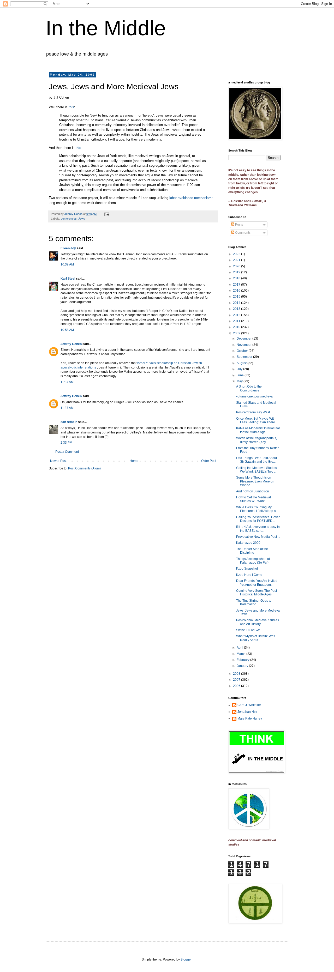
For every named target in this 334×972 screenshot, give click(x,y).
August (242, 363)
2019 (237, 272)
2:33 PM (66, 442)
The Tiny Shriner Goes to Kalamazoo (253, 602)
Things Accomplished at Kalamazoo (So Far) (253, 560)
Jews (81, 218)
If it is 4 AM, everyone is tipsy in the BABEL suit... (258, 528)
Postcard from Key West (253, 412)
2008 (237, 673)
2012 (237, 315)
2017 (237, 284)
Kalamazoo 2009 (248, 543)
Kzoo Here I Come (249, 575)
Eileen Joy (68, 248)
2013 (237, 309)
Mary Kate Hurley (249, 718)
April (240, 647)
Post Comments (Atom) (84, 468)
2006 (237, 686)
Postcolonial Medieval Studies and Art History (257, 622)
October (243, 351)
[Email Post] (106, 213)
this (71, 107)
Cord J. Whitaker (249, 705)
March (241, 654)
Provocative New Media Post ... (258, 537)
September (245, 357)
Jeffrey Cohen (71, 344)
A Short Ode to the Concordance (249, 388)
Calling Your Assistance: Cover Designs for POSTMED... (258, 519)
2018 (237, 278)
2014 (237, 303)
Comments (242, 232)
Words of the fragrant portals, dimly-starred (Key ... (256, 440)
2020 (237, 266)
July (240, 369)
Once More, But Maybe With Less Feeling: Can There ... (257, 420)
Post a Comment (67, 452)
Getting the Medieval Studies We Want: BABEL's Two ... (256, 469)
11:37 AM (67, 382)
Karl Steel (68, 278)
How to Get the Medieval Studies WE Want (253, 499)
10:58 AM (67, 330)
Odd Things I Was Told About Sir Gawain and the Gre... (256, 459)
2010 (237, 327)
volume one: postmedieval (254, 396)
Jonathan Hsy (247, 712)
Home (134, 461)
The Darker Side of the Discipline (252, 550)
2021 (237, 260)
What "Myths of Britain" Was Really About (255, 638)
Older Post (208, 461)
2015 (237, 296)
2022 (237, 254)
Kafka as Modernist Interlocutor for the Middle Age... (258, 430)
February (243, 660)
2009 (237, 333)
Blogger (186, 959)
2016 (237, 290)
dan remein (69, 422)
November (244, 345)
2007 (237, 679)
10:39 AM (67, 264)
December (244, 338)
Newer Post (58, 461)
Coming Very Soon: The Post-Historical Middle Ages (257, 592)
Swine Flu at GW (248, 630)
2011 (237, 321)
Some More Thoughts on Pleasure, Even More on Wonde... (255, 481)
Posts (238, 224)
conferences (69, 218)
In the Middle (106, 28)
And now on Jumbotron (252, 491)
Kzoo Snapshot (247, 568)
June (240, 375)
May (240, 381)
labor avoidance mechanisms (191, 198)
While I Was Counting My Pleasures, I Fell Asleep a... (257, 509)
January (243, 666)
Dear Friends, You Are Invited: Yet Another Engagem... (257, 582)
